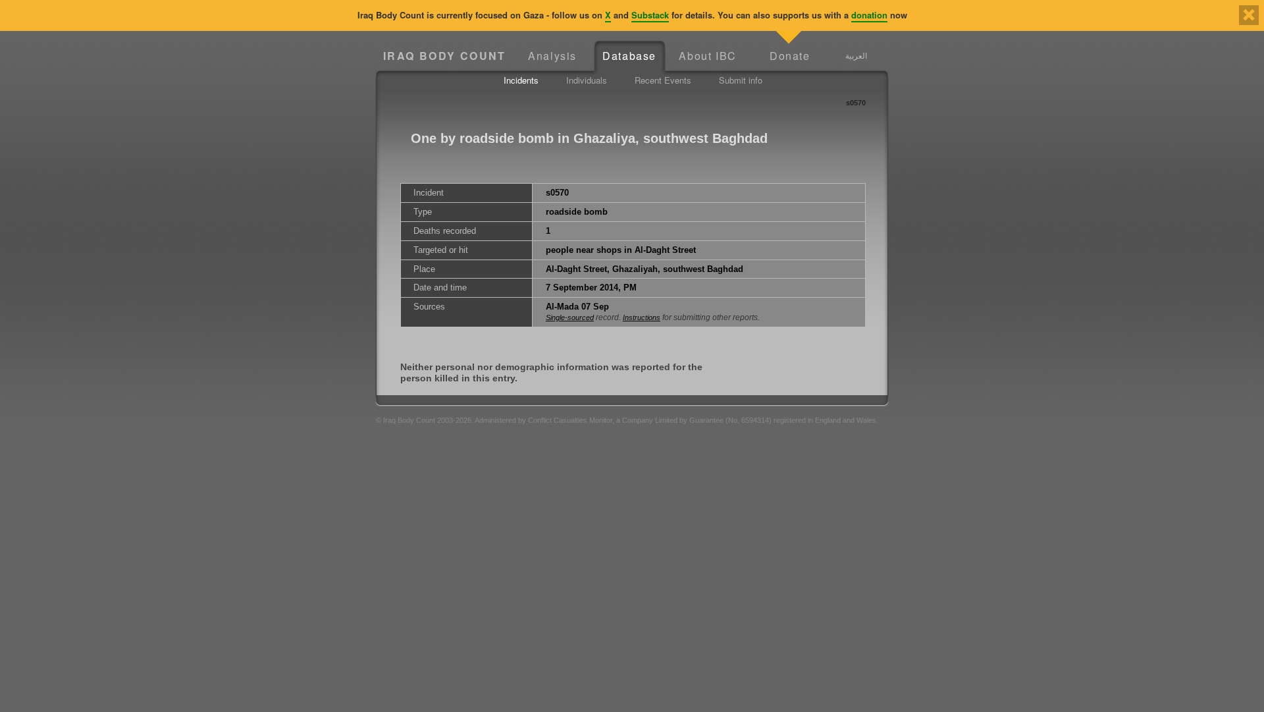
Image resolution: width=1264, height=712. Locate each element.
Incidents (521, 80)
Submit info (740, 80)
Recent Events (663, 80)
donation (869, 15)
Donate (790, 55)
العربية (856, 55)
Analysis (552, 55)
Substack (650, 15)
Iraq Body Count (444, 55)
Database (629, 55)
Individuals (586, 80)
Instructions (641, 317)
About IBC (707, 55)
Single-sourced (570, 317)
